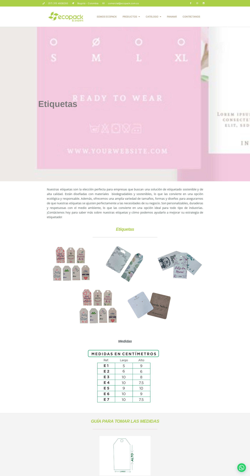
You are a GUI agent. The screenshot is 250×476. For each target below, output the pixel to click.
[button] (241, 467)
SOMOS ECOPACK (107, 16)
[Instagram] (197, 3)
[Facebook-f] (190, 3)
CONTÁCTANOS (191, 16)
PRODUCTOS (130, 16)
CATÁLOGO (152, 16)
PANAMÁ (172, 16)
